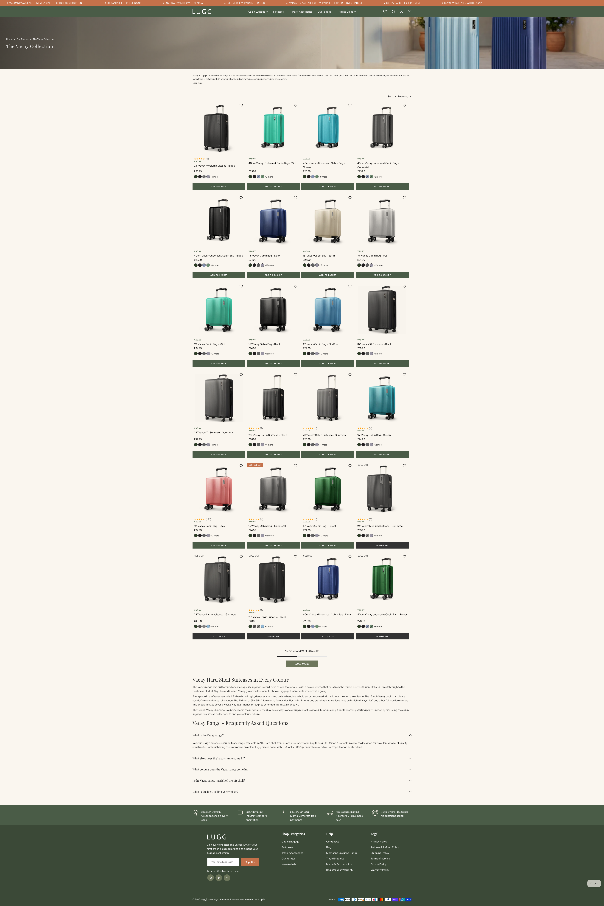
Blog (328, 847)
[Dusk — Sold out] (258, 176)
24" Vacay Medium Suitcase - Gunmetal (380, 525)
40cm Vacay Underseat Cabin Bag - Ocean (324, 165)
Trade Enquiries (335, 858)
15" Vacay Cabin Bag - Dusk (264, 255)
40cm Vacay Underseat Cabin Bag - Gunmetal (378, 165)
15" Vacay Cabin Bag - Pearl (373, 255)
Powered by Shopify (255, 899)
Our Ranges (324, 11)
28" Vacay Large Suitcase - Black (267, 617)
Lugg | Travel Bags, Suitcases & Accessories (222, 899)
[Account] (401, 11)
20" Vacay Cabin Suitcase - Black (268, 435)
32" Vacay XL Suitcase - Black (374, 344)
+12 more (269, 265)
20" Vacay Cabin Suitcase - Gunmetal (325, 435)
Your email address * (222, 861)
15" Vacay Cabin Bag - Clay (209, 525)
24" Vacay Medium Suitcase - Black (214, 165)
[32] (382, 309)
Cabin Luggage (256, 11)
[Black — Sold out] (200, 626)
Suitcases (278, 11)
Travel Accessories (292, 852)
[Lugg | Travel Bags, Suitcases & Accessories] (202, 11)
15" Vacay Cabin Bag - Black (265, 344)
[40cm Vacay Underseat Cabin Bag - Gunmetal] (382, 128)
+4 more (214, 176)
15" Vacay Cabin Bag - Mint (209, 344)
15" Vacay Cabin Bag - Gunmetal (267, 525)
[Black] (200, 176)
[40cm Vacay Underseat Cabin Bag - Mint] (273, 128)
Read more (197, 83)
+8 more (269, 176)
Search (331, 899)
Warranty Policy (380, 869)
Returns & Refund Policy (385, 847)
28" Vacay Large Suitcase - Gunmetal (215, 614)
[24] (219, 128)
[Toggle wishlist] (241, 105)
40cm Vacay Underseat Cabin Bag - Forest (382, 614)
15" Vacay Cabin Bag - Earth (319, 255)
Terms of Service (380, 858)
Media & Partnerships (339, 864)
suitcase (210, 714)
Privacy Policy (379, 841)
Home (9, 39)
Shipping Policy (380, 852)
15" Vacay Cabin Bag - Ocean (374, 435)
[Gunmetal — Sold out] (204, 176)
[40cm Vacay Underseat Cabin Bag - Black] (219, 221)
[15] (273, 221)
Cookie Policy (378, 864)
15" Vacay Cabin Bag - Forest (319, 525)
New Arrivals (289, 864)
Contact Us (332, 841)
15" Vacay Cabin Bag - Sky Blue (320, 344)
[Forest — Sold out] (262, 176)
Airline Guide (346, 11)
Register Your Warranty (339, 869)
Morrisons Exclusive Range (342, 852)
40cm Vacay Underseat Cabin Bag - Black (218, 255)
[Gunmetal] (258, 265)
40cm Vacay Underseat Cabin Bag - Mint (272, 163)
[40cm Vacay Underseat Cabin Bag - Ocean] (327, 128)
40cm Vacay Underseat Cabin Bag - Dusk (327, 614)
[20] (273, 398)
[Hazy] (208, 176)
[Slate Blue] (208, 626)
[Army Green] (196, 176)
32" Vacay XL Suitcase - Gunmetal (214, 432)
